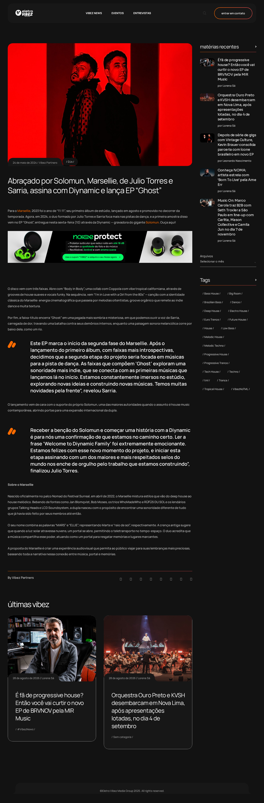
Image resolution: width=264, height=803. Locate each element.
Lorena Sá (48, 678)
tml (206, 380)
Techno (233, 371)
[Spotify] (131, 579)
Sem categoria (122, 737)
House (208, 328)
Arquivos (206, 256)
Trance (223, 380)
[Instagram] (161, 579)
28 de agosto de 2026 (26, 678)
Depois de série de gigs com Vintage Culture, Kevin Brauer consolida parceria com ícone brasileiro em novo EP (237, 145)
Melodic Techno (214, 345)
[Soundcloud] (121, 579)
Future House (237, 319)
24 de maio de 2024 (25, 162)
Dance (236, 302)
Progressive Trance (216, 363)
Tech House (211, 371)
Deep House (211, 311)
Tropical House (213, 389)
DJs (70, 161)
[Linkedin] (151, 579)
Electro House (238, 311)
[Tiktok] (171, 579)
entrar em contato (233, 13)
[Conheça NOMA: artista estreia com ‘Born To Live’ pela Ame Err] (207, 172)
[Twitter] (181, 579)
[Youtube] (191, 579)
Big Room (235, 293)
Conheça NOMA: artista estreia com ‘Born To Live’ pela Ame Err (237, 177)
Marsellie (23, 211)
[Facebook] (141, 579)
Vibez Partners (48, 162)
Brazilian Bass (212, 302)
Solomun (152, 222)
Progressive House (215, 354)
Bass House (211, 293)
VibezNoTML (240, 389)
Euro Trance (211, 319)
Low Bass (228, 328)
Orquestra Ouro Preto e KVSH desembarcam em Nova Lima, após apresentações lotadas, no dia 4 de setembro (148, 710)
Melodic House (213, 337)
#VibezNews (25, 729)
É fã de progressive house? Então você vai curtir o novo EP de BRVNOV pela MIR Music (49, 706)
